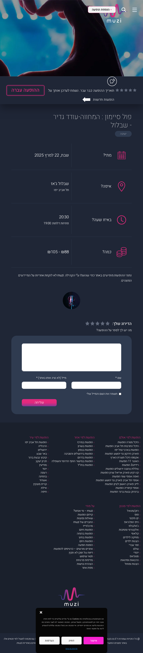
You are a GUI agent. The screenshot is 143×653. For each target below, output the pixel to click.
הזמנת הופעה (85, 545)
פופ (136, 515)
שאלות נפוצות (85, 518)
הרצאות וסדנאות (130, 560)
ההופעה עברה (25, 90)
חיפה (44, 492)
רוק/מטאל (133, 511)
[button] (41, 612)
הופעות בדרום (85, 457)
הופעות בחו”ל (85, 465)
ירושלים (42, 450)
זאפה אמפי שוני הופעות (125, 476)
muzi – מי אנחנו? (83, 511)
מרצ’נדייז (88, 526)
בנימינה (43, 476)
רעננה (43, 473)
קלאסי (135, 533)
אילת (44, 488)
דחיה (71, 641)
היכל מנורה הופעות (128, 442)
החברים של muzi (83, 522)
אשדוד (43, 480)
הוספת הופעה (102, 9)
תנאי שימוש (86, 556)
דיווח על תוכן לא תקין (81, 553)
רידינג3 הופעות (130, 465)
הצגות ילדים (132, 541)
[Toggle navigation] (132, 9)
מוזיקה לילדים (131, 537)
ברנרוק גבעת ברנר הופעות (124, 492)
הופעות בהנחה (85, 533)
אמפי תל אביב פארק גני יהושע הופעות (117, 480)
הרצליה (42, 446)
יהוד (44, 469)
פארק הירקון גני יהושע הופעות (122, 454)
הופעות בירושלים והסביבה (78, 454)
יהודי (136, 553)
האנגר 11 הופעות (129, 461)
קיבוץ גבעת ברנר (37, 457)
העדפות (49, 641)
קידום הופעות (85, 515)
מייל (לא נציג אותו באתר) (52, 378)
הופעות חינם (86, 530)
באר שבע (41, 454)
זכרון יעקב (41, 461)
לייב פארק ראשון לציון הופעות (122, 484)
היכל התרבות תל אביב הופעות (122, 446)
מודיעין (43, 465)
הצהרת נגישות (85, 564)
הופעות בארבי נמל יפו (127, 450)
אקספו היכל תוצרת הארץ (124, 457)
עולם (136, 549)
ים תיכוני (134, 518)
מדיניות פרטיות (71, 648)
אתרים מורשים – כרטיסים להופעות (73, 549)
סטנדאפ (134, 556)
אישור (93, 641)
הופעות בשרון (85, 446)
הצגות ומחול (132, 564)
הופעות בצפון (85, 450)
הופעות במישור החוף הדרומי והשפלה (72, 461)
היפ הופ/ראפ (131, 522)
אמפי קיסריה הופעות (127, 488)
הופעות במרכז (85, 442)
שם (119, 378)
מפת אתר (87, 568)
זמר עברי (134, 545)
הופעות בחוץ (86, 537)
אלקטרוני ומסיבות (129, 530)
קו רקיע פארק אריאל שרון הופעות (120, 473)
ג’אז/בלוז (134, 526)
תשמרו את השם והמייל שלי (102, 394)
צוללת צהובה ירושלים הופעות (122, 469)
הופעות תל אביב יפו (36, 442)
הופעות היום (86, 541)
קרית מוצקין (40, 484)
